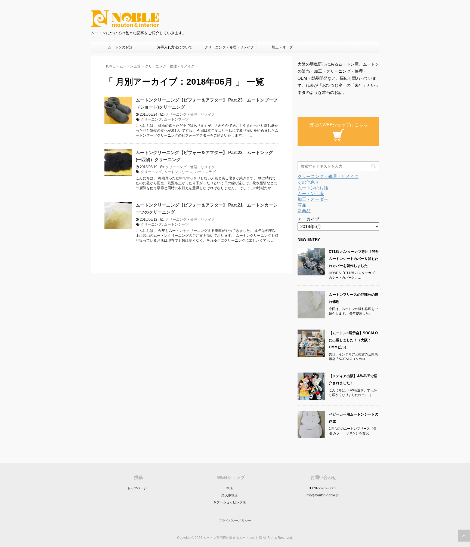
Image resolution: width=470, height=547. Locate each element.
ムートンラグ (205, 172)
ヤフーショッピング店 (229, 502)
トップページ (137, 488)
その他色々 (308, 182)
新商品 (304, 210)
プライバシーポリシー (235, 521)
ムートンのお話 (120, 47)
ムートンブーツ (176, 119)
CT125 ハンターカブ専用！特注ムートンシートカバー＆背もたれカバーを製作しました (354, 259)
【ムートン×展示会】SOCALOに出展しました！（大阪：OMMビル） (353, 340)
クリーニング (151, 119)
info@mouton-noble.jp (322, 495)
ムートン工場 (311, 193)
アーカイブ (308, 219)
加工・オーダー (284, 47)
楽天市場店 (229, 495)
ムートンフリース (178, 172)
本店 (229, 488)
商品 (302, 205)
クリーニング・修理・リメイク (229, 47)
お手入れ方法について (174, 47)
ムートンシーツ (176, 224)
